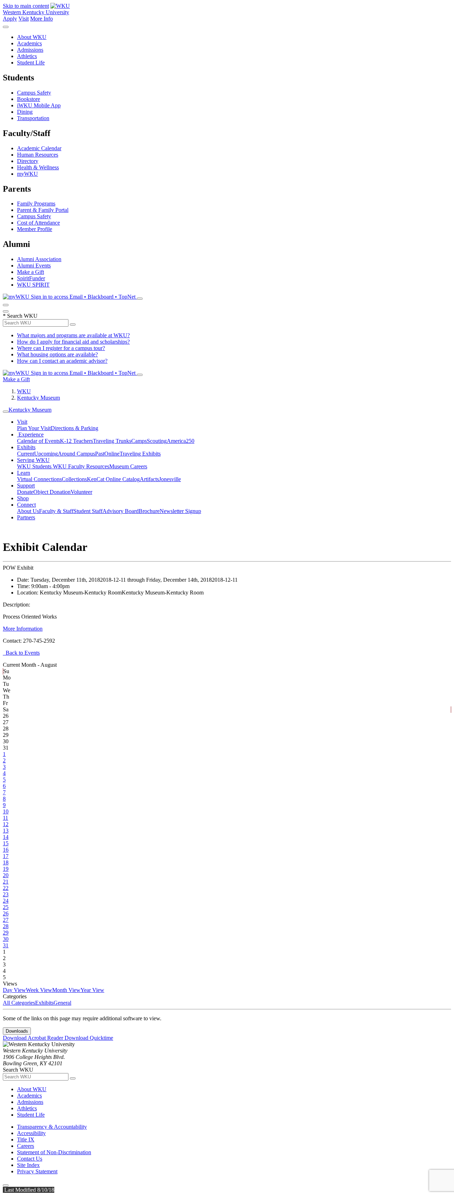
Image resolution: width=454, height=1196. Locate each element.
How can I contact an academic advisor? (62, 361)
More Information (23, 629)
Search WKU (20, 316)
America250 (180, 441)
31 (6, 945)
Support (26, 486)
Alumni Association (39, 259)
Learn (23, 473)
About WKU (31, 37)
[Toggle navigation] (6, 412)
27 (6, 920)
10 (6, 811)
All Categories (19, 1003)
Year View (92, 990)
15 (6, 843)
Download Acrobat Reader (34, 1038)
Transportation (33, 118)
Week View (39, 990)
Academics (29, 43)
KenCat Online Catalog (113, 479)
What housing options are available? (57, 354)
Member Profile (34, 229)
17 (6, 856)
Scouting (157, 441)
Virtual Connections (39, 479)
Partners (26, 517)
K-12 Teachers (76, 441)
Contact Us (29, 1159)
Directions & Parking (74, 428)
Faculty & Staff (56, 511)
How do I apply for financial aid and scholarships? (73, 342)
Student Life (31, 63)
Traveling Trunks (112, 441)
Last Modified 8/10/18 (28, 1190)
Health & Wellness (38, 167)
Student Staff (88, 511)
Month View (66, 990)
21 (6, 882)
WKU (24, 391)
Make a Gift (30, 272)
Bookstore (28, 99)
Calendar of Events (38, 441)
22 (6, 888)
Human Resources (37, 155)
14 (6, 837)
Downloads (17, 1031)
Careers (25, 1146)
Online (112, 454)
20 (6, 875)
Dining (25, 112)
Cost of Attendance (38, 223)
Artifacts (149, 479)
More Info (41, 19)
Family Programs (36, 204)
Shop (23, 498)
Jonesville (170, 479)
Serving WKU (33, 460)
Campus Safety (34, 93)
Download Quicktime (89, 1038)
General (62, 1003)
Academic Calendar (39, 148)
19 (6, 869)
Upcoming (46, 454)
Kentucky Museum (38, 398)
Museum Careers (128, 466)
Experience (30, 434)
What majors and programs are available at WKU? (73, 335)
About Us (28, 511)
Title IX (25, 1139)
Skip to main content (26, 6)
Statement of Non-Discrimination (54, 1152)
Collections (74, 479)
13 (6, 831)
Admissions (30, 50)
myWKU (27, 174)
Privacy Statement (37, 1171)
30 (6, 939)
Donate (25, 492)
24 (6, 901)
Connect (26, 505)
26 (6, 913)
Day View (14, 990)
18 (6, 862)
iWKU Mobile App (39, 105)
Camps (139, 441)
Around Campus (76, 454)
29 (6, 933)
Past (99, 454)
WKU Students (35, 466)
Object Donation (52, 492)
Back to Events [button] (21, 653)
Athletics (27, 56)
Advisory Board (121, 511)
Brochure (149, 511)
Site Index (28, 1165)
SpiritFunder (31, 278)
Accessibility (31, 1133)
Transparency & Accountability (52, 1127)
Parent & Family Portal (42, 210)
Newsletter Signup (180, 511)
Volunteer (81, 492)
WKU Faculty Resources (81, 466)
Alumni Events (34, 266)
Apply (10, 19)
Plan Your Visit (34, 428)
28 (6, 926)
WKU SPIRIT (33, 285)
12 (6, 824)
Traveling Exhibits (140, 454)
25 (6, 907)
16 (6, 850)
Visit (23, 19)
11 (5, 818)
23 (6, 894)
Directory (27, 161)
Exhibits (26, 447)
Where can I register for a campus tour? (61, 348)
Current (25, 454)
